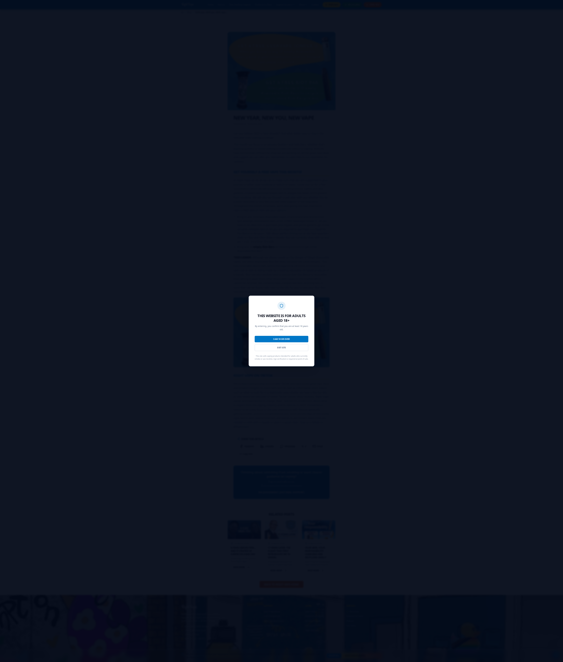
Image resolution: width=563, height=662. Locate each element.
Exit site (281, 347)
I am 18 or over (281, 339)
